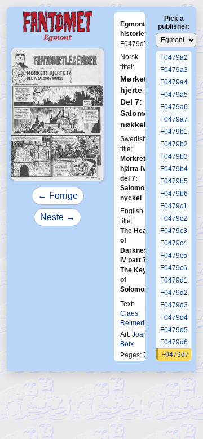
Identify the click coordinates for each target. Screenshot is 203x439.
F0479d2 (174, 293)
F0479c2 (173, 218)
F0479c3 (173, 231)
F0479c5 (173, 255)
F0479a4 (174, 82)
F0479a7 (174, 119)
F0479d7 (175, 355)
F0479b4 (174, 169)
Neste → (57, 217)
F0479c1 (173, 206)
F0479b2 (174, 144)
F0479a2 (174, 57)
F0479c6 (173, 268)
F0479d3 (174, 305)
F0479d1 (174, 280)
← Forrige (58, 195)
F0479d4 (174, 317)
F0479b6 (174, 194)
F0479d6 (174, 342)
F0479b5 (174, 181)
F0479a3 (174, 70)
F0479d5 (174, 330)
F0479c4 (173, 243)
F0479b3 (174, 156)
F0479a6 (174, 107)
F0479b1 (174, 132)
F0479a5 (174, 94)
